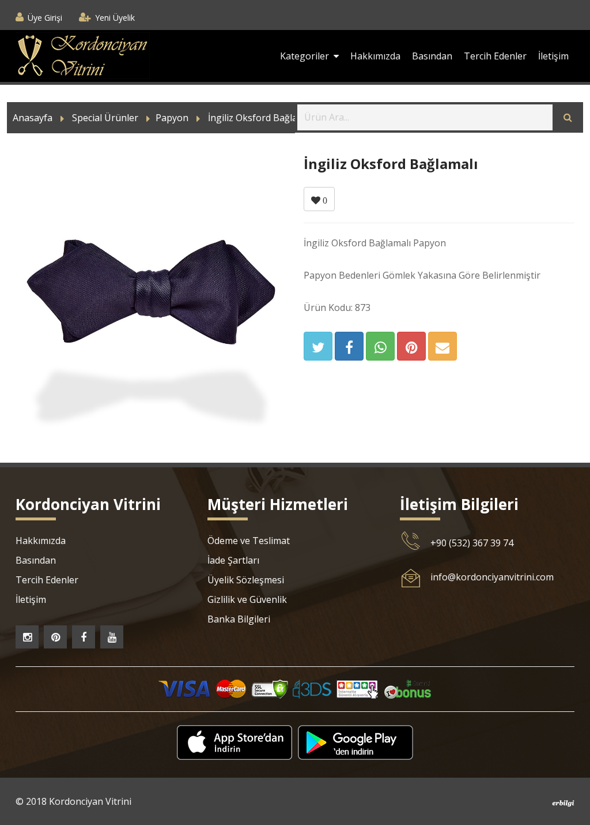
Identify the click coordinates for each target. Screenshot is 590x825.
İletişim (553, 56)
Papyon (172, 117)
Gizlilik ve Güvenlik (247, 599)
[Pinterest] (55, 636)
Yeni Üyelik (115, 17)
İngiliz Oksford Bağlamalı (261, 117)
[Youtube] (111, 636)
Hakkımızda (375, 56)
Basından (432, 56)
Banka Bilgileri (238, 619)
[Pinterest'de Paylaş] (411, 346)
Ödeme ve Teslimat (248, 540)
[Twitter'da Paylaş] (318, 346)
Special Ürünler (105, 117)
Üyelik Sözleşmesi (245, 579)
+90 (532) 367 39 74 (471, 543)
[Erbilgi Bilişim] (563, 802)
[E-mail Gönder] (442, 346)
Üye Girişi (45, 17)
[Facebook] (83, 636)
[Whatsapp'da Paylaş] (380, 346)
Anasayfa (32, 117)
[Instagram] (27, 636)
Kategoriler (307, 56)
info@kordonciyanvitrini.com (492, 577)
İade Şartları (233, 560)
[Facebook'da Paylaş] (349, 346)
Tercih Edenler (495, 56)
